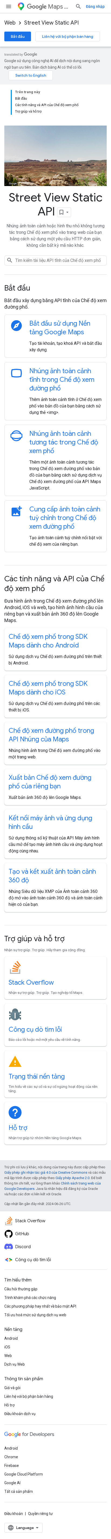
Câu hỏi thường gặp (20, 1289)
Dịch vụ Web (14, 1364)
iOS (7, 1347)
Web (10, 22)
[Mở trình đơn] (8, 6)
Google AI (12, 1483)
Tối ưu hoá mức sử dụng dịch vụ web (35, 1315)
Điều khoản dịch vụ (20, 1414)
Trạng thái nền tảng (37, 1076)
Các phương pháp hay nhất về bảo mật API (40, 1306)
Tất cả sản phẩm (18, 1491)
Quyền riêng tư (40, 1513)
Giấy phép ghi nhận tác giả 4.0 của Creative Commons (45, 1172)
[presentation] (55, 288)
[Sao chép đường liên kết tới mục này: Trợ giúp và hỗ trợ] (72, 939)
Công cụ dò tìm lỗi (35, 1029)
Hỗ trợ (18, 1128)
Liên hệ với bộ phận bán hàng (67, 36)
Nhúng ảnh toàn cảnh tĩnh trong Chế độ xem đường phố (61, 379)
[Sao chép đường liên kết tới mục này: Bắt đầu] (37, 288)
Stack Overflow (31, 982)
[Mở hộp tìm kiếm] (78, 6)
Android (11, 1338)
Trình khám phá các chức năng (30, 1297)
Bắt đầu (18, 36)
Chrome (11, 1457)
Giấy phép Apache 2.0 (72, 1178)
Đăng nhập (95, 6)
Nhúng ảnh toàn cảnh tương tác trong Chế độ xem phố (63, 442)
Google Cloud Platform (23, 1474)
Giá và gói (12, 1388)
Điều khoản (13, 1513)
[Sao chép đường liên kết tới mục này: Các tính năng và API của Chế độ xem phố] (52, 589)
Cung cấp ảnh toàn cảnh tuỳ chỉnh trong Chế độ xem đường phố (64, 518)
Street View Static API (51, 22)
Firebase (11, 1465)
